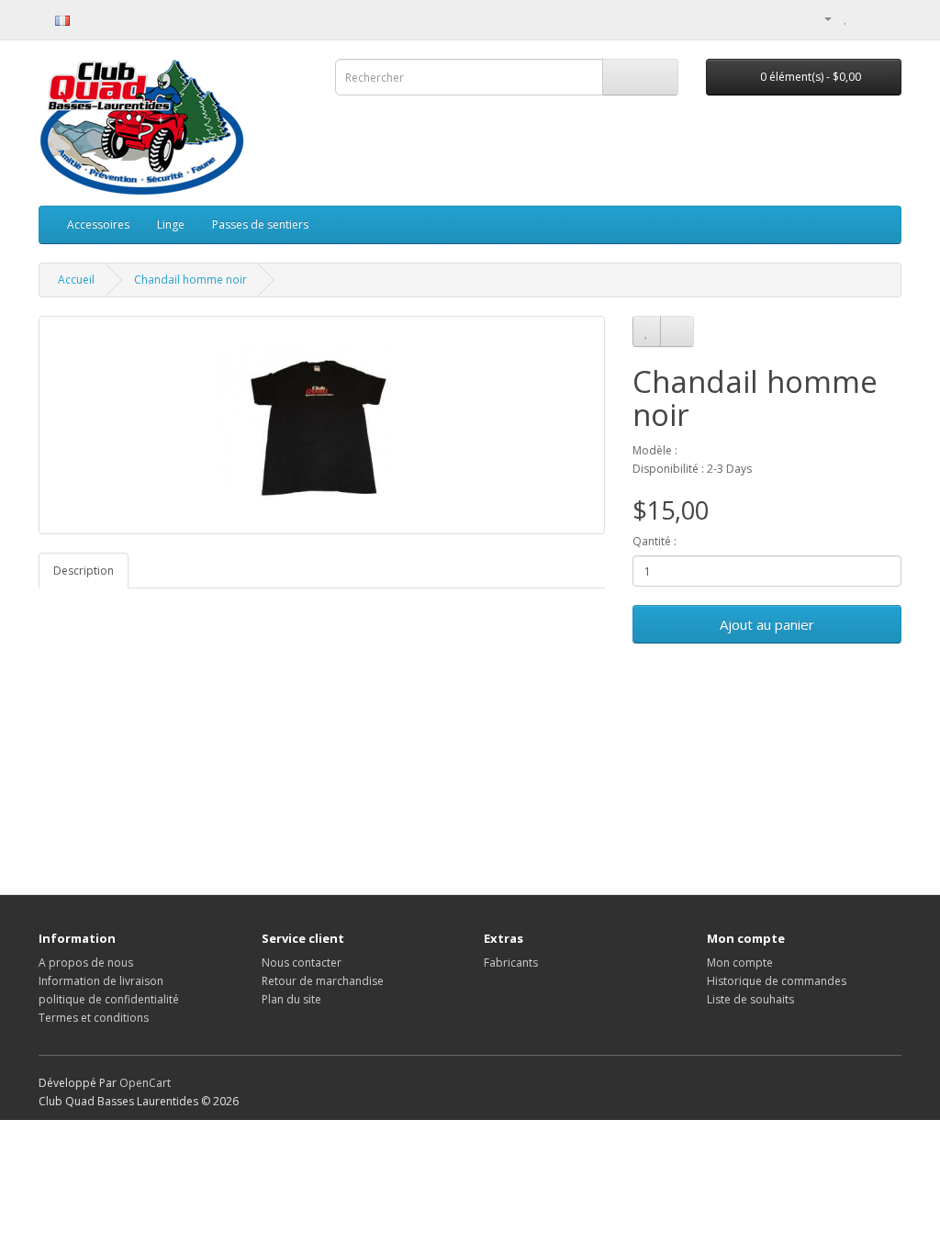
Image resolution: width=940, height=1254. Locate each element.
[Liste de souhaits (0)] (846, 18)
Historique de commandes (776, 981)
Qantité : (654, 541)
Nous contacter (301, 962)
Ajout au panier (767, 624)
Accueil (76, 279)
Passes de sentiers (260, 224)
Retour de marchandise (323, 981)
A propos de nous (86, 962)
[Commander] (887, 18)
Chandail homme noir (190, 279)
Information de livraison (101, 981)
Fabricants (511, 962)
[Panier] (865, 18)
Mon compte (740, 962)
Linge (171, 224)
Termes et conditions (94, 1017)
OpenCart (145, 1083)
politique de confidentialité (109, 999)
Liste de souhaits (750, 999)
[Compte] (821, 18)
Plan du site (291, 999)
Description (83, 570)
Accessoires (98, 224)
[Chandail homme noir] (322, 425)
